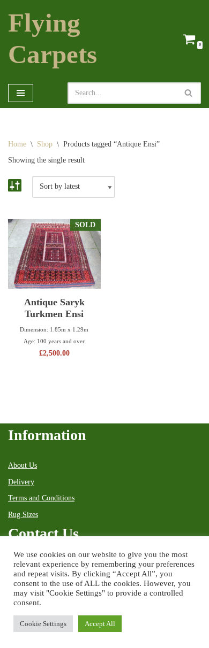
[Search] (189, 93)
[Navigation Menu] (20, 93)
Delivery (21, 482)
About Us (22, 465)
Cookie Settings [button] (43, 624)
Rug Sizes (23, 515)
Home (17, 144)
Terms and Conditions (41, 498)
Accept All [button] (100, 624)
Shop (45, 144)
